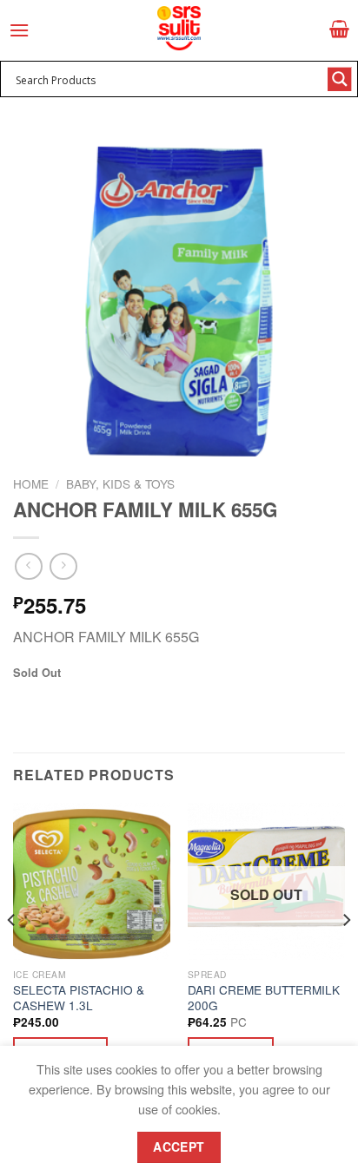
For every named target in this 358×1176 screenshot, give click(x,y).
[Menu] (19, 30)
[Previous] (12, 954)
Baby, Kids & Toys (120, 483)
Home (31, 483)
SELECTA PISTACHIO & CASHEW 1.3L (78, 997)
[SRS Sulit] (179, 28)
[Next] (346, 954)
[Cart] (339, 29)
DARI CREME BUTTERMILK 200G (264, 997)
